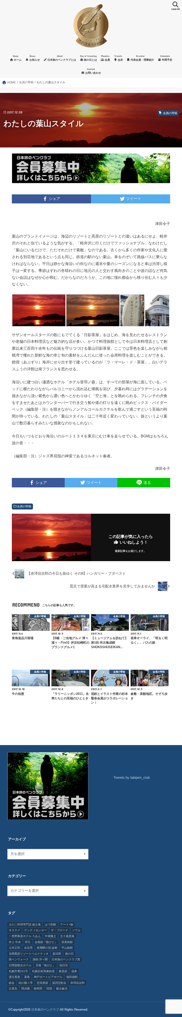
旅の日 (69, 953)
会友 (118, 58)
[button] (39, 310)
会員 (105, 58)
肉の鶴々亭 (25, 983)
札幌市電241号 (18, 971)
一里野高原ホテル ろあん (25, 936)
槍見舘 (63, 971)
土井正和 (14, 947)
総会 (11, 983)
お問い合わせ (93, 71)
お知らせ (34, 58)
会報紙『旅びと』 (46, 942)
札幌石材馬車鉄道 (43, 971)
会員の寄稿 (24, 506)
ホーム (17, 58)
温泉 (74, 971)
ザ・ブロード (59, 930)
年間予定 (166, 58)
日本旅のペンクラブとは (61, 58)
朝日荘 (63, 965)
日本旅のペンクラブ (45, 1009)
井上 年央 (15, 942)
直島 (27, 977)
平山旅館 (67, 947)
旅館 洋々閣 (40, 959)
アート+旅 (66, 924)
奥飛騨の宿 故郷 (47, 947)
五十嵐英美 (67, 936)
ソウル (76, 930)
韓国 (49, 988)
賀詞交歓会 (59, 983)
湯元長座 (14, 977)
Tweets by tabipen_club (132, 777)
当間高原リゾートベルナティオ (29, 953)
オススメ (14, 930)
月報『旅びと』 (45, 965)
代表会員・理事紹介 (142, 58)
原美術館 (67, 942)
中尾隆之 (50, 936)
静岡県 (38, 988)
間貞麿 (25, 988)
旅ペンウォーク (19, 959)
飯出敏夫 (62, 988)
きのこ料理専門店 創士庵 (25, 924)
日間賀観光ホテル (20, 965)
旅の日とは (88, 58)
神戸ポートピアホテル (48, 977)
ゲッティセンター (35, 930)
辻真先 (13, 988)
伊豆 (28, 942)
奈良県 (28, 947)
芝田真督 (42, 983)
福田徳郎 (72, 977)
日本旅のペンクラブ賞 (66, 959)
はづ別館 (50, 924)
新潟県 (57, 953)
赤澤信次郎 (77, 983)
